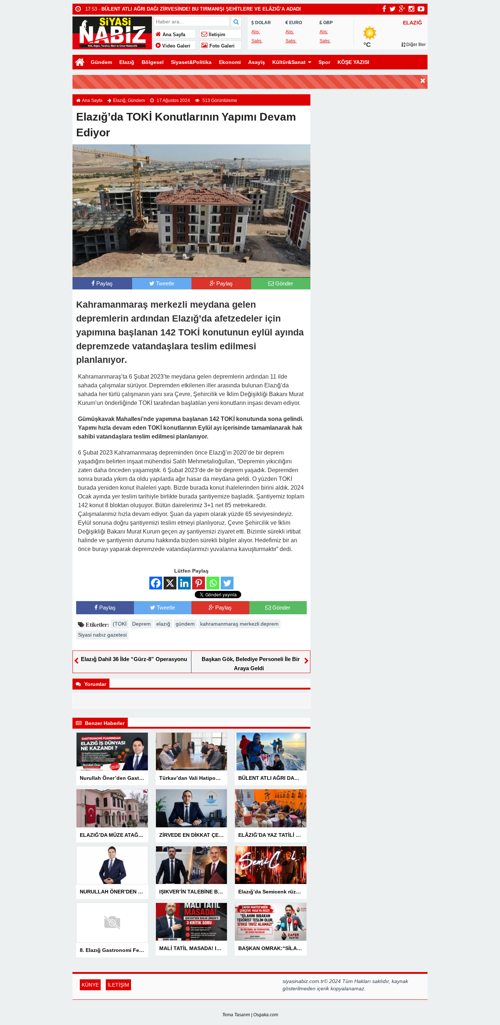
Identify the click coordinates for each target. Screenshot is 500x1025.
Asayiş (256, 62)
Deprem (141, 624)
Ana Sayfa (173, 34)
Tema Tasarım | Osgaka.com (250, 1014)
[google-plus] (402, 9)
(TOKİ (120, 624)
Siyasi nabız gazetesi (102, 635)
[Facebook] (155, 583)
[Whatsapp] (212, 583)
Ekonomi (230, 62)
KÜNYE (90, 985)
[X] (170, 583)
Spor (324, 62)
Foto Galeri (221, 46)
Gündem (101, 62)
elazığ (163, 624)
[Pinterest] (198, 583)
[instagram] (411, 9)
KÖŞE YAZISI (353, 62)
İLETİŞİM (118, 985)
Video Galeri (175, 46)
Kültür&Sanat (289, 62)
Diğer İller (415, 44)
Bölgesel (153, 62)
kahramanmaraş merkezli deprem (239, 624)
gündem (185, 624)
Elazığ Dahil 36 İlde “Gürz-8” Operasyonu (134, 659)
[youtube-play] (421, 9)
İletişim (216, 34)
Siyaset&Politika (191, 62)
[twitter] (392, 9)
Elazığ (126, 62)
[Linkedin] (184, 583)
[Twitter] (227, 583)
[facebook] (384, 9)
